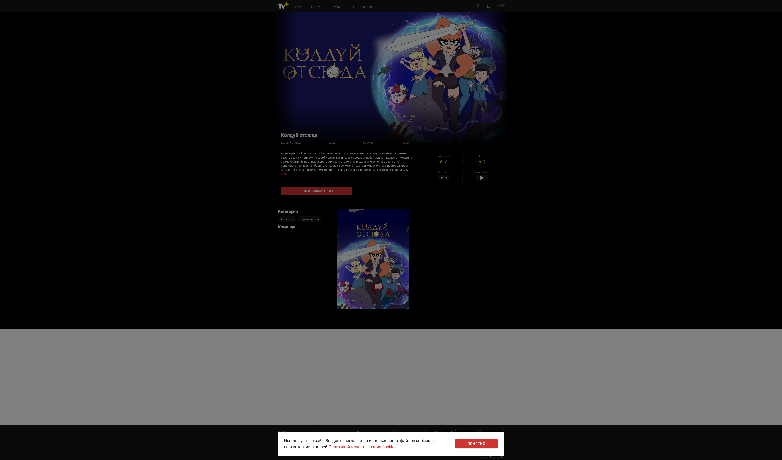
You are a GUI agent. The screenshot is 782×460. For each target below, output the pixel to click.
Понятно (476, 444)
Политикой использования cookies (362, 446)
